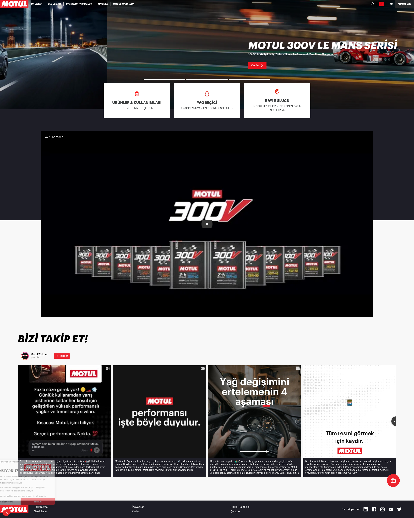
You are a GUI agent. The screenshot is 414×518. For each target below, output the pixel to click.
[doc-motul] (393, 480)
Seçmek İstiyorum (20, 501)
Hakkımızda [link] (41, 507)
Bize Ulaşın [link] (40, 511)
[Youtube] (391, 509)
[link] (102, 4)
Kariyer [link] (136, 511)
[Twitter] (399, 509)
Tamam (54, 501)
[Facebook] (374, 509)
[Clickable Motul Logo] (14, 4)
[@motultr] (25, 356)
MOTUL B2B (404, 4)
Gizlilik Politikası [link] (240, 507)
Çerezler (235, 511)
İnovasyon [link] (138, 507)
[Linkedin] (365, 509)
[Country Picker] (382, 4)
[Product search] (372, 4)
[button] (7, 512)
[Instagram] (382, 509)
